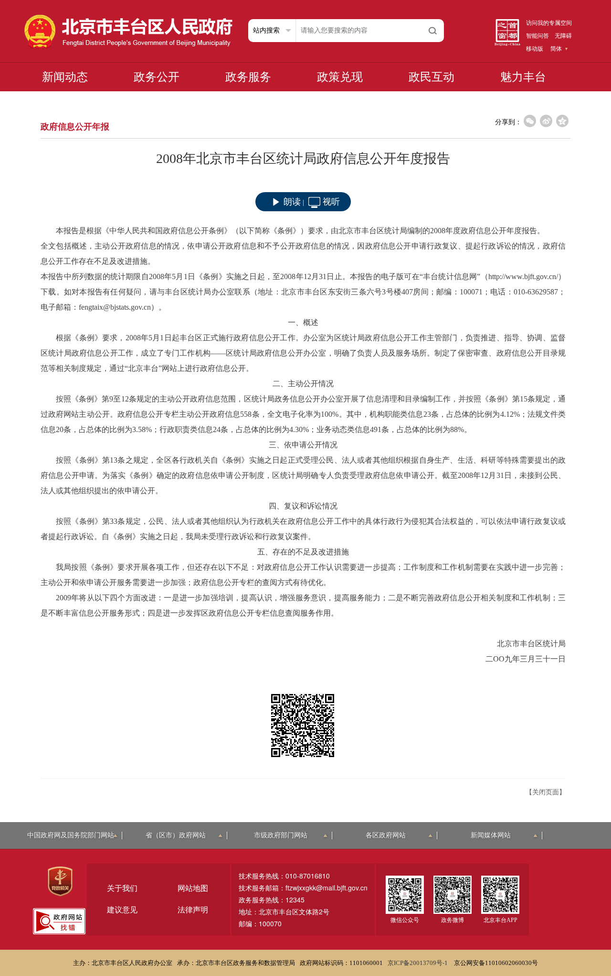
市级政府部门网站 (280, 835)
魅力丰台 (523, 77)
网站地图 (193, 888)
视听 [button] (331, 201)
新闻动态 (65, 77)
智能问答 (537, 36)
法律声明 (193, 910)
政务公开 (156, 77)
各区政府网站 (386, 835)
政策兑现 (340, 77)
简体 (556, 48)
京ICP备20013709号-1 (418, 962)
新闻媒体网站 (491, 835)
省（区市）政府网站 (176, 835)
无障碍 (563, 36)
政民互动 (431, 77)
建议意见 (122, 910)
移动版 (534, 48)
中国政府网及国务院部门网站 (70, 835)
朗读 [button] (292, 201)
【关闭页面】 (546, 792)
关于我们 (122, 888)
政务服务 (248, 77)
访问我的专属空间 (549, 23)
